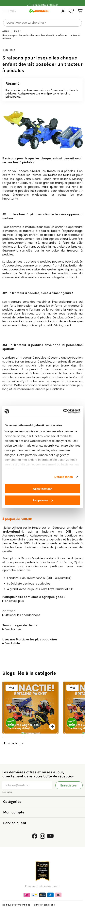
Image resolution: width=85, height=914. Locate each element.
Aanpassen (40, 500)
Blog (16, 31)
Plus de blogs (13, 743)
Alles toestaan (42, 488)
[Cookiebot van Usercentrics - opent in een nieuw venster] (63, 411)
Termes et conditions (44, 904)
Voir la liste (12, 643)
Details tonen (63, 476)
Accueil (6, 31)
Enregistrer (69, 785)
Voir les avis (13, 629)
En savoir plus (14, 601)
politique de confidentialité (16, 904)
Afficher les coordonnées (22, 615)
